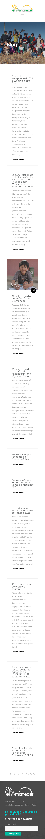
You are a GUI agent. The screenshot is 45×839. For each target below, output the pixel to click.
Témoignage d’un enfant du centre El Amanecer (22, 299)
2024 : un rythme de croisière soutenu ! (21, 587)
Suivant (30, 773)
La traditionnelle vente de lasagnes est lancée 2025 (23, 510)
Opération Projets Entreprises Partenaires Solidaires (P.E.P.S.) (22, 752)
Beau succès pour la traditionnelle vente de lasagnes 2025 (23, 483)
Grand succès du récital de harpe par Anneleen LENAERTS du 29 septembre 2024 (22, 672)
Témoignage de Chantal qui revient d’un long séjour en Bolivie (21, 372)
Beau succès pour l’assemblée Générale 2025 (22, 457)
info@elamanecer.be (14, 805)
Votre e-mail (10, 824)
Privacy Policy (31, 805)
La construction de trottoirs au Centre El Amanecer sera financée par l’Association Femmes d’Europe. (22, 180)
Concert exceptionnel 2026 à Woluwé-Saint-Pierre (22, 79)
